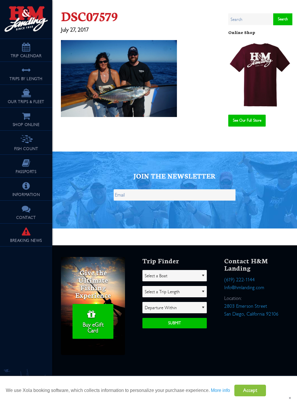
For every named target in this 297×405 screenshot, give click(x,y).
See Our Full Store (247, 120)
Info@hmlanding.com (244, 306)
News (26, 240)
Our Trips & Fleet (26, 101)
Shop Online (26, 124)
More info (220, 390)
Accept (250, 390)
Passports (26, 171)
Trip (26, 55)
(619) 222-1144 (239, 298)
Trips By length (26, 78)
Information (26, 194)
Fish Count (26, 148)
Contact (26, 217)
